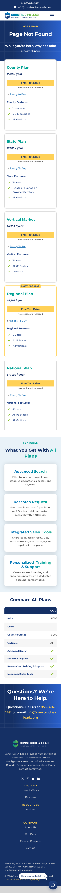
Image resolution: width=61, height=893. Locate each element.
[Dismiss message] (44, 876)
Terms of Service (14, 879)
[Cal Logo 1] (21, 13)
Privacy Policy (32, 879)
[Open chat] (53, 885)
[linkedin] (38, 779)
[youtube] (33, 779)
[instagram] (28, 779)
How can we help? (31, 876)
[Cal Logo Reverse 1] (31, 741)
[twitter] (22, 779)
